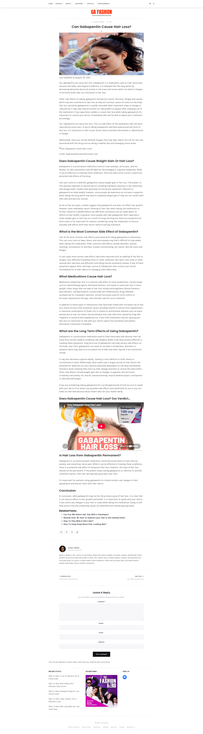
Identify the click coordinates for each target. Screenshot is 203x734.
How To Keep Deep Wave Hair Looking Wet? (84, 524)
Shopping (79, 4)
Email (101, 633)
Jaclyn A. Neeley (73, 548)
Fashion (59, 4)
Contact (121, 727)
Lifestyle (90, 4)
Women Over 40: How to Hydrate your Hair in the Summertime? (94, 517)
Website (101, 642)
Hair (110, 22)
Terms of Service (73, 727)
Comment (101, 602)
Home (51, 4)
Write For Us (131, 727)
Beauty (68, 4)
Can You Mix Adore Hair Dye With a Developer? (86, 514)
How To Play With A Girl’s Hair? (78, 521)
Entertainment (104, 4)
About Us (114, 727)
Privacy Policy (86, 727)
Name (101, 623)
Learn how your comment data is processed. (94, 662)
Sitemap (105, 727)
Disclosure (96, 727)
